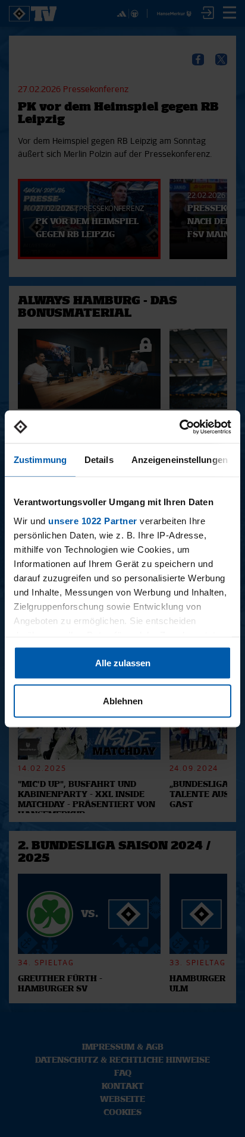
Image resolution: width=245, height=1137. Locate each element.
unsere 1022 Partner (92, 520)
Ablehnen (123, 700)
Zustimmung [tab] (40, 460)
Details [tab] (99, 460)
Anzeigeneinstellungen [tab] (179, 460)
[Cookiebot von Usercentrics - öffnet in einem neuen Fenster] (179, 426)
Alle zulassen (122, 663)
